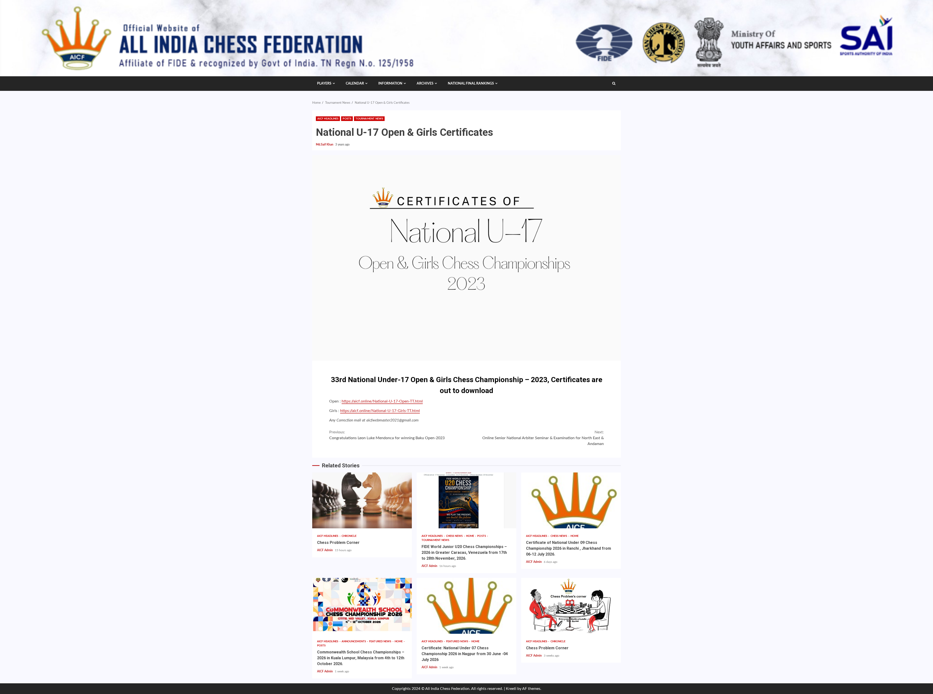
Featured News (380, 641)
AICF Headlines (327, 118)
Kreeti (511, 689)
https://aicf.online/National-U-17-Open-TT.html (382, 401)
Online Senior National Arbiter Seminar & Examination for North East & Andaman (543, 438)
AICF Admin (325, 550)
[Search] (613, 83)
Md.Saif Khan (325, 144)
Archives (425, 83)
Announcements (354, 641)
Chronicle (349, 536)
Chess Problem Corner (362, 500)
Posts (347, 118)
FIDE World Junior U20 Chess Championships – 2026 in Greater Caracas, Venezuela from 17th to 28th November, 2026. (466, 500)
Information (390, 83)
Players (324, 83)
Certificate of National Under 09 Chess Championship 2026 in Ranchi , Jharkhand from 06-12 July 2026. (571, 500)
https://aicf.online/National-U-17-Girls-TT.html (380, 411)
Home (470, 536)
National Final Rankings (471, 83)
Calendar (355, 83)
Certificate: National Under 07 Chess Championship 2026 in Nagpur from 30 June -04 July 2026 (466, 606)
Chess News (455, 536)
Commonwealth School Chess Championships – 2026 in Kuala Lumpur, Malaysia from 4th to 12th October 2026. (362, 606)
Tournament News (369, 118)
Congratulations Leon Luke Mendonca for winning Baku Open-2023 (387, 435)
